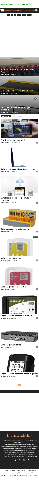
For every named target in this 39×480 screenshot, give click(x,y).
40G (15, 15)
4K (20, 15)
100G (9, 15)
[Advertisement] (19, 37)
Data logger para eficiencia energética (18, 169)
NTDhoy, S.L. (22, 442)
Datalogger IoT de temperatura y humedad (16, 199)
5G (22, 15)
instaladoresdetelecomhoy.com (12, 454)
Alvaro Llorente (5, 231)
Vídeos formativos (9, 473)
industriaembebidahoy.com (27, 452)
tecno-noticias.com (31, 456)
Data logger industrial (11, 345)
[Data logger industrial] (19, 333)
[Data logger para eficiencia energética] (19, 157)
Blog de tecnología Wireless (30, 446)
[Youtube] (28, 460)
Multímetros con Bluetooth (13, 140)
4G (17, 15)
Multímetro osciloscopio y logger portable (16, 108)
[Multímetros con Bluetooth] (19, 128)
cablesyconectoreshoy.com (26, 444)
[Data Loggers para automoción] (19, 217)
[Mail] (15, 460)
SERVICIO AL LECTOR (22, 470)
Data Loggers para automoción (15, 229)
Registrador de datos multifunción (16, 316)
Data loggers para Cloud (12, 258)
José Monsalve (5, 347)
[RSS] (20, 460)
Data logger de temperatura (13, 287)
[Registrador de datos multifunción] (19, 304)
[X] (24, 460)
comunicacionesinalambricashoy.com (11, 446)
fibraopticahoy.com (20, 450)
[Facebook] (11, 460)
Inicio (14, 116)
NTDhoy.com (6, 456)
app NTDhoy (19, 473)
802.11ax (29, 15)
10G (12, 15)
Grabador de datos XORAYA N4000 (17, 91)
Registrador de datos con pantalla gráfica (19, 374)
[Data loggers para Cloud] (19, 246)
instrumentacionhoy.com (28, 454)
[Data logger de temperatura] (19, 275)
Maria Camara (5, 74)
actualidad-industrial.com (12, 444)
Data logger (19, 116)
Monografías (32, 470)
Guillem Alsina (5, 93)
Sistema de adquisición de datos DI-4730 (17, 70)
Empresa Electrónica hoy (24, 448)
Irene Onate (4, 260)
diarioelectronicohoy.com (10, 448)
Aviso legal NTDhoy (29, 473)
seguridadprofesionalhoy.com (18, 456)
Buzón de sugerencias (9, 470)
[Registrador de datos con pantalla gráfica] (19, 362)
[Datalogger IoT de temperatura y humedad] (19, 186)
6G (25, 15)
